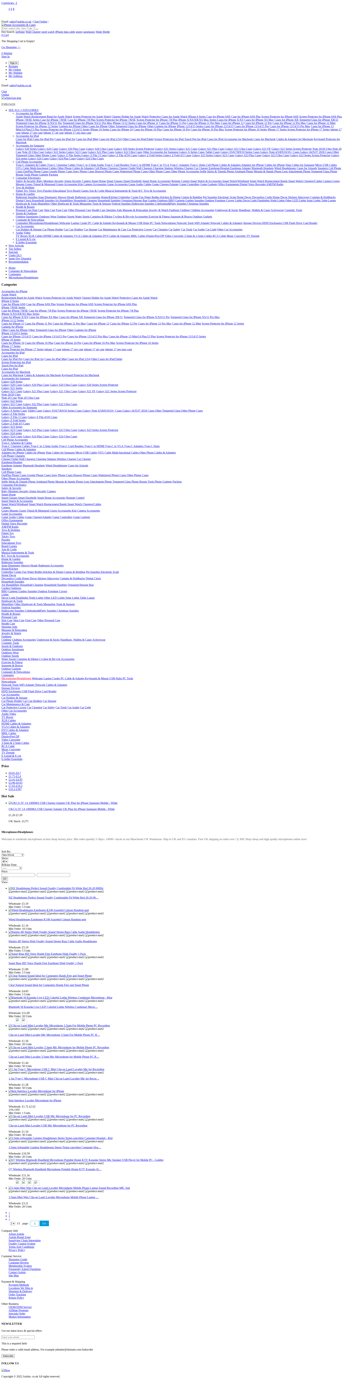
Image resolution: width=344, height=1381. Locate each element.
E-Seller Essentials (26, 242)
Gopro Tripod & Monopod (40, 184)
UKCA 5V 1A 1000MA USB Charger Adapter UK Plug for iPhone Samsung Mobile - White (62, 809)
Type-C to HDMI (140, 164)
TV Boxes (22, 235)
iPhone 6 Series (197, 116)
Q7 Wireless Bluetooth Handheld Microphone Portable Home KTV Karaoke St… (55, 1169)
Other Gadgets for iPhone (161, 126)
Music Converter (236, 235)
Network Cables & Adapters (226, 223)
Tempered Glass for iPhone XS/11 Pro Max (87, 123)
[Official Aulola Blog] (5, 1370)
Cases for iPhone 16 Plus (147, 129)
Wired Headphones (285, 168)
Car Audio (199, 229)
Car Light (211, 229)
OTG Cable (23, 168)
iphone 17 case (52, 349)
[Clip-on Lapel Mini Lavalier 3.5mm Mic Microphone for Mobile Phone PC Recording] (59, 1047)
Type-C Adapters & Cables (31, 164)
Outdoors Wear (48, 216)
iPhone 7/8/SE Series (28, 119)
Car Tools (186, 229)
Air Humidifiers (64, 200)
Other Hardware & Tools (65, 203)
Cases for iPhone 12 (232, 123)
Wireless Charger (184, 168)
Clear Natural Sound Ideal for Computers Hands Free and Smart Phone (49, 985)
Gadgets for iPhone (70, 126)
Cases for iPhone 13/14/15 (219, 126)
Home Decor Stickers (285, 197)
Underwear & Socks (226, 210)
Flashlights (263, 200)
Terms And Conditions (21, 1246)
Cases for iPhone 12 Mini (321, 123)
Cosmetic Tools (293, 210)
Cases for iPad (24, 139)
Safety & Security (26, 181)
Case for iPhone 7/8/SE (53, 119)
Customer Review (19, 1262)
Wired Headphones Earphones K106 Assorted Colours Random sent (47, 919)
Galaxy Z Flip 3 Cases (94, 155)
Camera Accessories (95, 184)
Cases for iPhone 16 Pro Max (207, 129)
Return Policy (16, 1297)
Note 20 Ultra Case (33, 152)
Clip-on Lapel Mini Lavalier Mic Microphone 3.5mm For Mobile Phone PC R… (54, 1034)
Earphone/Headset (219, 168)
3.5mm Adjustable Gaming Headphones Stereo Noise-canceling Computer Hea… (55, 1147)
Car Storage (90, 229)
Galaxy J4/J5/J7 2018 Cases (316, 152)
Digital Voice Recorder (253, 184)
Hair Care (37, 210)
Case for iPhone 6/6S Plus (246, 116)
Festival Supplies (122, 203)
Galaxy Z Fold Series (150, 155)
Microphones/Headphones (44, 223)
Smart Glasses (115, 181)
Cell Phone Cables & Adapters (223, 164)
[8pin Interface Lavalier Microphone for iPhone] (36, 1091)
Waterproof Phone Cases (134, 171)
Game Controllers (189, 184)
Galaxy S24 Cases (38, 158)
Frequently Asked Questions (25, 1269)
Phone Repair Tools (143, 481)
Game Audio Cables (139, 184)
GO (4, 878)
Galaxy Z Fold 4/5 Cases (177, 155)
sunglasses (89, 31)
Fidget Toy (22, 190)
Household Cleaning (85, 200)
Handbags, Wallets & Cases (254, 210)
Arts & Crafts (97, 190)
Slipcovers (304, 197)
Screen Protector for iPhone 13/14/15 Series (65, 129)
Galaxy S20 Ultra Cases (99, 148)
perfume (20, 31)
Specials (13, 252)
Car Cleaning (160, 229)
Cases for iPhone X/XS (230, 119)
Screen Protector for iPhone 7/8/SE (116, 119)
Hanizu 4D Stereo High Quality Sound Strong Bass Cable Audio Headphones (53, 941)
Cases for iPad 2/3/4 (110, 139)
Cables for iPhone (275, 164)
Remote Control (180, 181)
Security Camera (82, 181)
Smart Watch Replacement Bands (269, 181)
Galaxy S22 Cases (76, 152)
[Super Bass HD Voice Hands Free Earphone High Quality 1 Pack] (47, 953)
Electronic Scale (227, 197)
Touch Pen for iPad (195, 139)
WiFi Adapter (202, 223)
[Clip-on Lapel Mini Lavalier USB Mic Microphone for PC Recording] (49, 1116)
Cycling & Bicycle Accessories (131, 216)
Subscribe (8, 1356)
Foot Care (61, 210)
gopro (79, 31)
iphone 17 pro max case (77, 132)
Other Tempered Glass (168, 410)
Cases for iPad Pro (43, 139)
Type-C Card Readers (117, 164)
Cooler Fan (137, 197)
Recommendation (18, 261)
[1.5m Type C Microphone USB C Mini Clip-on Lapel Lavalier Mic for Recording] (56, 1069)
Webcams (64, 223)
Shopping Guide (18, 1259)
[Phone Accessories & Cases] (18, 24)
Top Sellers (15, 248)
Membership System (20, 1265)
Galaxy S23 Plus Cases (248, 155)
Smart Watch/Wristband (235, 181)
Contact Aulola (17, 1272)
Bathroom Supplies (27, 197)
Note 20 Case (9, 397)
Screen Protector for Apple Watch (92, 116)
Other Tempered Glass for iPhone (127, 126)
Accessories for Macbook (239, 139)
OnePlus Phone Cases (36, 171)
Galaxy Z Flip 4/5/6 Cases (122, 155)
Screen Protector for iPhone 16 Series (246, 129)
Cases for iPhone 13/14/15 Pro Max (290, 126)
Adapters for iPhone (252, 164)
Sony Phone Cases (84, 171)
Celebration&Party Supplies (171, 203)
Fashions (174, 210)
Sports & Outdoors (26, 213)
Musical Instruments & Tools (121, 190)
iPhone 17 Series (277, 129)
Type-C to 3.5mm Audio (90, 164)
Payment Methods (19, 1284)
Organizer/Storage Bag (134, 200)
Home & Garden (25, 194)
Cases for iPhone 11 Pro (172, 123)
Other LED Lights (296, 200)
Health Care (99, 210)
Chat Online (40, 21)
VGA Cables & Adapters (88, 235)
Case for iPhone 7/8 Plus (81, 119)
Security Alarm (63, 181)
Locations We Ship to (21, 1288)
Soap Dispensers (47, 197)
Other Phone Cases (45, 155)
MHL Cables (138, 235)
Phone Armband (236, 171)
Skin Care (49, 210)
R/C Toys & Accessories (152, 190)
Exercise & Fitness (160, 216)
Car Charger (201, 168)
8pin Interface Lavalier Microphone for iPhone (35, 1100)
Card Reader (310, 223)
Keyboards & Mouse (124, 223)
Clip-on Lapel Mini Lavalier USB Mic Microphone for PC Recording (48, 1125)
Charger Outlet (127, 168)
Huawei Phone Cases (107, 171)
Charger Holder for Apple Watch (130, 116)
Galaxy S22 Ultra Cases (128, 152)
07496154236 (8, 104)
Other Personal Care (79, 210)
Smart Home (99, 181)
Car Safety (174, 229)
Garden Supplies (195, 200)
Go (44, 1223)
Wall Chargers (144, 168)
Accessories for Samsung (30, 145)
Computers (22, 223)
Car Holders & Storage (29, 229)
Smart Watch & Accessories (206, 181)
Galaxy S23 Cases (224, 155)
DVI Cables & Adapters (117, 235)
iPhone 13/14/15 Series (190, 126)
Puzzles (47, 190)
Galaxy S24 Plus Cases (62, 158)
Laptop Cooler (79, 223)
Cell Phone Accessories (29, 161)
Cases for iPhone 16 (121, 129)
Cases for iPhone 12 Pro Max (289, 123)
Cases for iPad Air (64, 139)
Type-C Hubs (198, 164)
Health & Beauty (25, 206)
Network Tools (185, 223)
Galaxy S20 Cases (47, 148)
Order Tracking (17, 1294)
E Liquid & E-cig (25, 239)
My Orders (15, 69)
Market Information (20, 1316)
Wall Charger (33, 31)
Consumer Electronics (28, 177)
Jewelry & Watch (159, 210)
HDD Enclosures (272, 223)
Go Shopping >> (11, 47)
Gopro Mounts (10, 510)
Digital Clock (24, 200)
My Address (15, 76)
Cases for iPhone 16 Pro (176, 129)
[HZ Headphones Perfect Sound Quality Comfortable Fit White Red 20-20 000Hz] (56, 888)
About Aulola (16, 1233)
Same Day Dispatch (20, 258)
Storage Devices (252, 223)
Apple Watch (23, 116)
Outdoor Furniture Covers (219, 200)
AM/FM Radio (274, 184)
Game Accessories (117, 184)
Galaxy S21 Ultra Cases (238, 148)
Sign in (13, 63)
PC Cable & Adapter (100, 223)
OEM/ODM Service (20, 1307)
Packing (53, 174)
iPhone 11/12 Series (124, 123)
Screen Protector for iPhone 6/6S (279, 116)
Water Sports (82, 216)
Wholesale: (18, 903)
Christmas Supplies (198, 203)
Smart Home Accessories (156, 181)
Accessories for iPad (27, 135)
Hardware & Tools (27, 203)
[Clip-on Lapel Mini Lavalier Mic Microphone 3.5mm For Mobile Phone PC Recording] (59, 1025)
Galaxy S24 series (11, 433)
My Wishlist (15, 72)
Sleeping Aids (114, 210)
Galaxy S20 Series (26, 148)
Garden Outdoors (158, 200)
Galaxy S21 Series (166, 148)
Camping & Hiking (101, 216)
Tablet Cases (212, 152)
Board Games (81, 190)
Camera (327, 181)
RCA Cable (220, 235)
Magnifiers (44, 203)
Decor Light (250, 200)
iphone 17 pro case (32, 132)
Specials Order (17, 1313)
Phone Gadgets (39, 174)
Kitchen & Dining (170, 197)
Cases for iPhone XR (286, 119)
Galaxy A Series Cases (192, 152)
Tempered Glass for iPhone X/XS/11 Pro (39, 123)
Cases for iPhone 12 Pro (258, 123)
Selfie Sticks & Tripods (213, 171)
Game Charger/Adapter (165, 184)
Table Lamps (328, 200)
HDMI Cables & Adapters (58, 235)
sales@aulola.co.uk (20, 21)
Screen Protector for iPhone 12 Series (37, 126)
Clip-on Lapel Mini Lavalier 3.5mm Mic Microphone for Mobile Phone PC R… (54, 1056)
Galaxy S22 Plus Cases (101, 152)
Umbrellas (124, 197)
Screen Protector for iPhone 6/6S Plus (320, 116)
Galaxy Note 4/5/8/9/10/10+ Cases (280, 152)
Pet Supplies (210, 197)
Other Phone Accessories (185, 171)
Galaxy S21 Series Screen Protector (291, 148)
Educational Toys (62, 190)
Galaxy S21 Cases (187, 148)
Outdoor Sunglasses (27, 216)
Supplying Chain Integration (25, 1240)
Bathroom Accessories (87, 197)
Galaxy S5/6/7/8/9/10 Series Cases (240, 152)
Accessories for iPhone (29, 113)
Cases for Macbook (265, 139)
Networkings (169, 223)
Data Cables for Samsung (300, 164)
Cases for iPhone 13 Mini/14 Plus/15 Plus (132, 336)
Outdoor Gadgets (202, 216)
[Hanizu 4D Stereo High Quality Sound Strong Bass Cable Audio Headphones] (54, 932)
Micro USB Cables (326, 164)
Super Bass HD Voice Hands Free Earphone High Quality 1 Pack (46, 963)
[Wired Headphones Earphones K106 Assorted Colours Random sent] (49, 910)
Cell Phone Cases (11, 471)
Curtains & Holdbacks (323, 197)
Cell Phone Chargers (106, 168)
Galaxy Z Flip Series (69, 155)
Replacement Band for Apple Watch (51, 116)
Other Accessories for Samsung (161, 152)
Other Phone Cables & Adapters (75, 168)
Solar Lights (314, 200)
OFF (17, 1109)
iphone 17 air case (53, 132)
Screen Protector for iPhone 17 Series (308, 129)
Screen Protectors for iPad (169, 139)
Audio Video (23, 232)
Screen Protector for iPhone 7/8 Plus (157, 119)
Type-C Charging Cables (61, 164)
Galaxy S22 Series (55, 152)
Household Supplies (43, 200)
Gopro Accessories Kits (69, 184)
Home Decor (244, 197)
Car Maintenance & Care (112, 229)
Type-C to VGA (160, 164)
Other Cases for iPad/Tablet (138, 139)
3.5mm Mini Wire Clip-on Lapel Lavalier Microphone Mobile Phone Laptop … (54, 1197)
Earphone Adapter (240, 168)
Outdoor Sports (66, 216)
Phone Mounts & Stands (260, 171)
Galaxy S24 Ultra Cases (90, 158)
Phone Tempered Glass (316, 171)
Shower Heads (66, 197)
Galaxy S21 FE (262, 148)
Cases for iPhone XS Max (259, 119)
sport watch (47, 31)
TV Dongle (252, 235)
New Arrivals (16, 245)
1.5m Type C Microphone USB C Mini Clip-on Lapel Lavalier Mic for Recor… (54, 1078)
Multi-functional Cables (43, 168)
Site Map (14, 1275)
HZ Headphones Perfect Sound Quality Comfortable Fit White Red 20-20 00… (54, 897)
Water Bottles (152, 197)
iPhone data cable (65, 31)
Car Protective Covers (139, 229)
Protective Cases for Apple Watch (168, 116)
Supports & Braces (182, 216)
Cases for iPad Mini (87, 139)
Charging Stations (163, 168)
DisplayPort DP (155, 235)
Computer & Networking (30, 219)
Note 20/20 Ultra (322, 148)
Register (13, 66)
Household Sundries (109, 200)
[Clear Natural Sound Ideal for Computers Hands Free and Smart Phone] (50, 975)
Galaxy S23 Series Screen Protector (310, 155)
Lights (239, 200)
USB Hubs (143, 223)
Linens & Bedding (191, 197)
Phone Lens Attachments (288, 171)
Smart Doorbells (132, 181)
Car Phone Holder (52, 229)
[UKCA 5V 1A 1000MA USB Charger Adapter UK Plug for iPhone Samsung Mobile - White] (63, 802)
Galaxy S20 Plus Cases (72, 148)
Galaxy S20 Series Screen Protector (134, 148)
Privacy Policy (17, 1250)
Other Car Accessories (229, 229)
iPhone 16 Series (100, 129)
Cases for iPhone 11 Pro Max (203, 123)
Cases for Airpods (307, 168)
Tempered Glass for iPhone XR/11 (318, 119)
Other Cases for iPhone (94, 126)
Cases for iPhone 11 (147, 123)
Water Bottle (103, 31)
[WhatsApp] (11, 97)
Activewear (277, 210)
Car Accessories (25, 226)
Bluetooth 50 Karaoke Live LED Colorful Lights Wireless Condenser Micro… (53, 1006)
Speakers (323, 168)
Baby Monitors (45, 181)
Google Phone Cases (61, 171)
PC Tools (155, 223)
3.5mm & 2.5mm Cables (198, 235)
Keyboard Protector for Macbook (80, 375)
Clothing (185, 210)
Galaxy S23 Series (203, 155)
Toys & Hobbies (25, 187)
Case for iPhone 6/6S (218, 116)
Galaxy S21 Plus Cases (211, 148)
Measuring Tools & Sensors (95, 203)
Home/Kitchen (109, 197)
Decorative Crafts (262, 197)
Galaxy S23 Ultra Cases (275, 155)
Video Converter (174, 235)
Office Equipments (229, 184)
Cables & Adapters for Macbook (294, 139)
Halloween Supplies (143, 203)
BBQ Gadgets (176, 200)
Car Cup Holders (73, 229)
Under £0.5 (15, 255)
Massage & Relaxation (136, 210)
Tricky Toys (36, 190)
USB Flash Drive (293, 223)
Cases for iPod (215, 139)
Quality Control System (22, 1243)
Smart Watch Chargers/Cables (305, 181)
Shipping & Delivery (20, 1291)
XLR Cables (35, 235)
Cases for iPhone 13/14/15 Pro (251, 126)
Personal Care (24, 210)
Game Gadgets (208, 184)
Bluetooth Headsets (263, 168)
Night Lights (277, 200)
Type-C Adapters (180, 164)
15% (11, 1109)
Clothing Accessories (202, 210)
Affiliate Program (18, 1310)
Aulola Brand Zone (20, 1237)
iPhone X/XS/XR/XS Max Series (197, 119)
